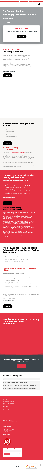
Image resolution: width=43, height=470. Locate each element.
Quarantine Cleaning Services (17, 1)
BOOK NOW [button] (6, 23)
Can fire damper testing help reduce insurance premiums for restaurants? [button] (20, 388)
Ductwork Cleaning (7, 405)
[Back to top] (40, 465)
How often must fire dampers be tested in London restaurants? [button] (18, 379)
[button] (39, 4)
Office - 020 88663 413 (32, 2)
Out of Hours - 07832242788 (10, 422)
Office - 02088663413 (9, 420)
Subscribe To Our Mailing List (11, 448)
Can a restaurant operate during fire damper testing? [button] (16, 382)
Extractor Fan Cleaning (8, 403)
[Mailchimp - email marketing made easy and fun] (18, 454)
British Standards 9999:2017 (18, 152)
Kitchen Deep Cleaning (8, 401)
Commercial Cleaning (8, 408)
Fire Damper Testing (7, 406)
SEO (20, 464)
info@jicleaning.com (30, 1)
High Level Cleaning (7, 409)
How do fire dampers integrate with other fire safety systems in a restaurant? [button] (21, 385)
